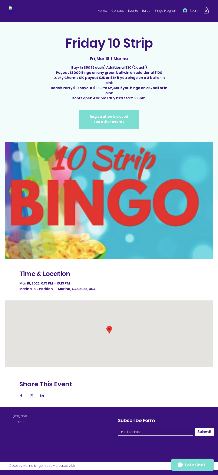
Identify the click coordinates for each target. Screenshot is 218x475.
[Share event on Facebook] (21, 395)
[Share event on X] (32, 395)
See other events (109, 121)
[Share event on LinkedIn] (42, 395)
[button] (206, 10)
